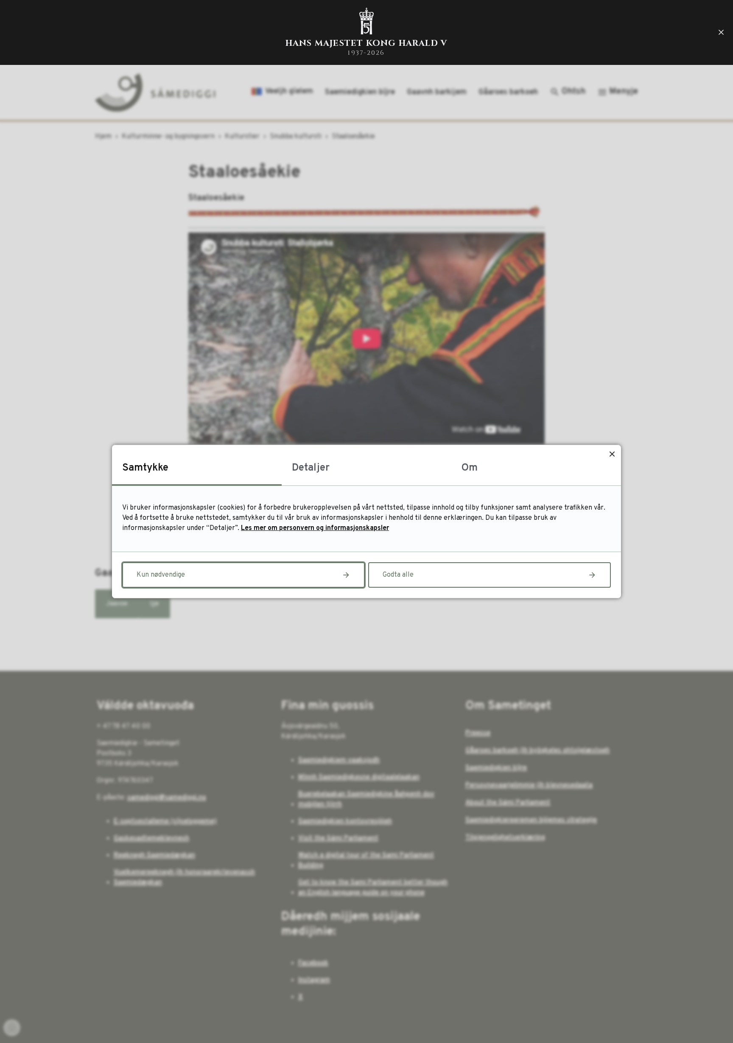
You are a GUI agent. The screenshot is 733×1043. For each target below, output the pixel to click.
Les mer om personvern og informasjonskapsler (315, 528)
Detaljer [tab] (311, 468)
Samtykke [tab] (145, 468)
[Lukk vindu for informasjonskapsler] (612, 454)
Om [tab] (470, 468)
